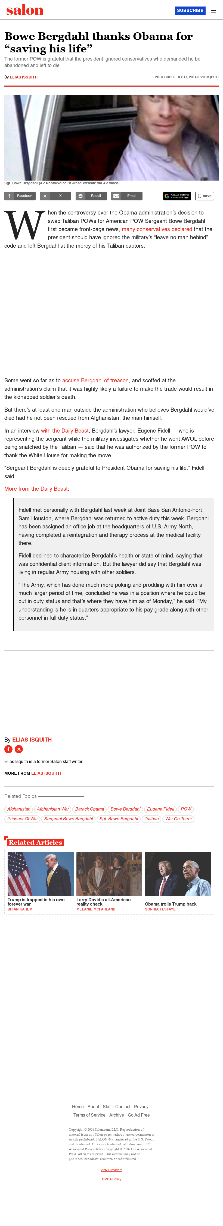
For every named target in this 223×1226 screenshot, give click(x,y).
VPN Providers (111, 1170)
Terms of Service (89, 1115)
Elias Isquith (24, 77)
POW (186, 809)
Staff (107, 1107)
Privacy (141, 1107)
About (93, 1107)
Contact (122, 1107)
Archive (116, 1115)
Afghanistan (18, 809)
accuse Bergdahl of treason (95, 381)
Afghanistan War (53, 809)
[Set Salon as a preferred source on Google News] (177, 196)
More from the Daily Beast (36, 489)
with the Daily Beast (65, 431)
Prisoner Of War (22, 819)
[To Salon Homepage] (25, 9)
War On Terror (178, 819)
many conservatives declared (157, 229)
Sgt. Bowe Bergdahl (118, 819)
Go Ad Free (139, 1115)
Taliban (151, 819)
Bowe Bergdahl (125, 809)
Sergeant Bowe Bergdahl (68, 819)
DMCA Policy (111, 1179)
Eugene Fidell (160, 809)
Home (78, 1107)
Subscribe (190, 11)
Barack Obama (89, 809)
